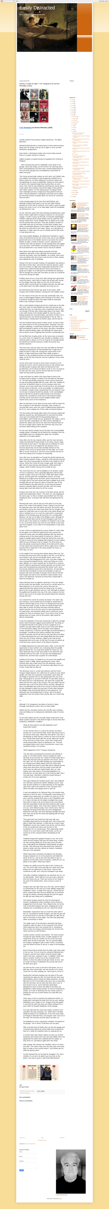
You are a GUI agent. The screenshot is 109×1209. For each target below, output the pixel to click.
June (73, 127)
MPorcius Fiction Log (75, 325)
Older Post (62, 1137)
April (73, 131)
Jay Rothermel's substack (76, 322)
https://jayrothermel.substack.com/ (78, 320)
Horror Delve (73, 318)
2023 (72, 105)
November (74, 118)
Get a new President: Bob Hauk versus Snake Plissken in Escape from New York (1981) (82, 298)
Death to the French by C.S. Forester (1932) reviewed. (80, 178)
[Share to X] (40, 1091)
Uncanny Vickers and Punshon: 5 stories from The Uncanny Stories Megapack (83, 287)
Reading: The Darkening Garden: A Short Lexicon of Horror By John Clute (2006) (83, 236)
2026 (72, 99)
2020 (72, 111)
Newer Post (22, 1137)
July (73, 125)
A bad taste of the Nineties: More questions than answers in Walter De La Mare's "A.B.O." (83, 204)
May (73, 129)
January (74, 194)
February (74, 192)
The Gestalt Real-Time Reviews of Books (80, 328)
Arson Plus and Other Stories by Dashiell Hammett (79, 174)
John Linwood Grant (75, 323)
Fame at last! (75, 154)
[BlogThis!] (39, 1091)
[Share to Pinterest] (44, 1091)
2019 (72, 112)
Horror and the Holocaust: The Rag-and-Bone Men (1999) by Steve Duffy (83, 226)
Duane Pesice (74, 317)
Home (42, 1137)
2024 (72, 103)
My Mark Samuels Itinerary (78, 176)
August (73, 123)
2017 (72, 196)
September (74, 122)
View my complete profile (82, 339)
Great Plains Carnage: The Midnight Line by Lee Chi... (80, 146)
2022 (72, 107)
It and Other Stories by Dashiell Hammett (81, 171)
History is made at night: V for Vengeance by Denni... (78, 133)
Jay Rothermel (82, 335)
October (74, 120)
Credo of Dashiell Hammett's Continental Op (78, 169)
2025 (72, 101)
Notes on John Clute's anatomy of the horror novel (83, 247)
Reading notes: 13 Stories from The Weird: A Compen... (79, 188)
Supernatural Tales (75, 326)
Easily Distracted (37, 7)
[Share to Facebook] (42, 1091)
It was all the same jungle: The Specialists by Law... (78, 156)
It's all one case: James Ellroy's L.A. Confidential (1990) (82, 277)
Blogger (60, 1198)
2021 (72, 109)
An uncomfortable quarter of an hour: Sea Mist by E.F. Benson (83, 266)
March (73, 190)
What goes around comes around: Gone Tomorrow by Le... (80, 139)
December (74, 116)
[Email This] (37, 1091)
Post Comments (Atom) (30, 1143)
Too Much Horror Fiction (76, 330)
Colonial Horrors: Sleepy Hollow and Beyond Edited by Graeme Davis (83, 215)
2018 (72, 114)
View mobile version (42, 1140)
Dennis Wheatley (26, 1093)
